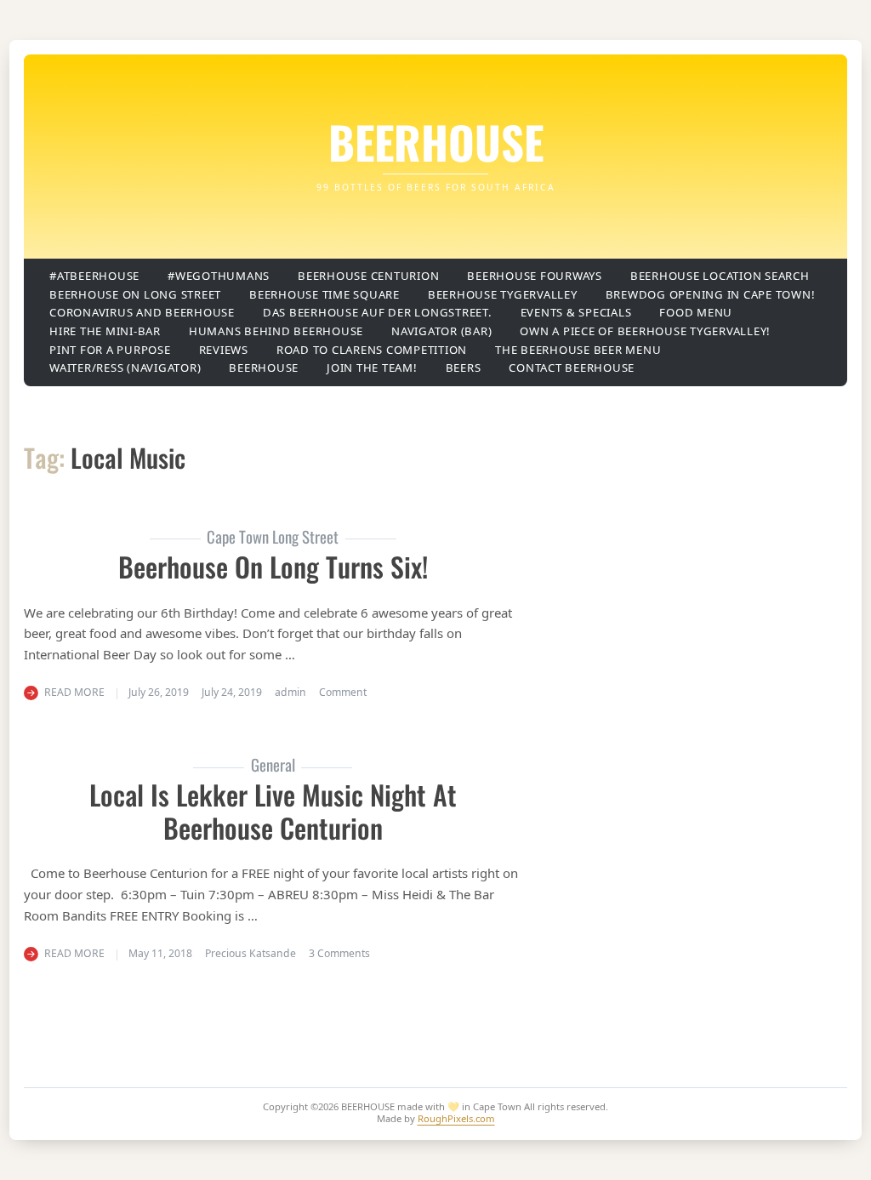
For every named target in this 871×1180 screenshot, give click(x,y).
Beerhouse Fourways (534, 275)
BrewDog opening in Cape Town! (711, 294)
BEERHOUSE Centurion (368, 275)
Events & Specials (576, 312)
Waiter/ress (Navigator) (125, 367)
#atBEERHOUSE (94, 275)
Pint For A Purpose (110, 349)
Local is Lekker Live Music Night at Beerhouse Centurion (273, 810)
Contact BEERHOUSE (572, 367)
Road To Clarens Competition (371, 349)
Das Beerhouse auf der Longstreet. (377, 312)
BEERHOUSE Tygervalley (503, 294)
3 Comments (339, 953)
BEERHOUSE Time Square (324, 294)
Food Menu (695, 312)
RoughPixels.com (456, 1118)
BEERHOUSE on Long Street (135, 294)
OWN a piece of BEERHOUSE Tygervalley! (645, 331)
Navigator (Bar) (441, 331)
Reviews (223, 349)
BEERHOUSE (436, 141)
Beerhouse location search (720, 275)
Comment (343, 692)
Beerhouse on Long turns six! (273, 566)
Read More (74, 692)
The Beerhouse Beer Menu (578, 349)
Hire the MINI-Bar (105, 331)
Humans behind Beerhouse (276, 331)
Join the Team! (372, 367)
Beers (463, 367)
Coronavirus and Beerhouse (142, 312)
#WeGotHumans (219, 275)
